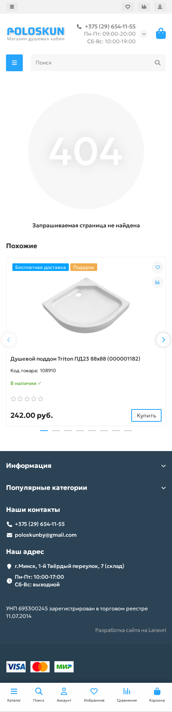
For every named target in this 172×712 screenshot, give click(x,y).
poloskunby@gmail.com (46, 534)
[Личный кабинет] (160, 6)
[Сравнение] (144, 6)
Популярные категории (46, 487)
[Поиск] (158, 63)
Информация (29, 465)
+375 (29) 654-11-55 (110, 26)
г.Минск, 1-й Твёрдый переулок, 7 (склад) (69, 566)
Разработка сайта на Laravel (130, 630)
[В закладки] (158, 267)
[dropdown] (12, 6)
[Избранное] (128, 6)
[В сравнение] (158, 283)
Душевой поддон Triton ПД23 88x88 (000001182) (75, 358)
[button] (9, 340)
